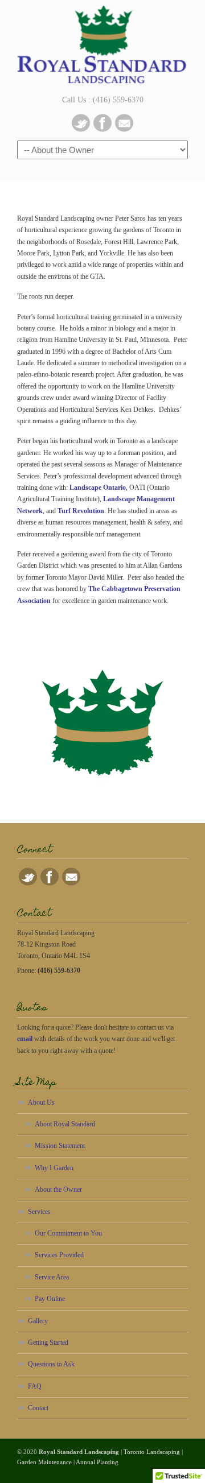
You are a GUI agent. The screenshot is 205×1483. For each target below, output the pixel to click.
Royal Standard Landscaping (102, 46)
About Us (41, 1102)
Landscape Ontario (97, 487)
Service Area (52, 1277)
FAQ (35, 1386)
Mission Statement (60, 1146)
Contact (38, 1408)
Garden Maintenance (44, 1462)
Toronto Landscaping (152, 1451)
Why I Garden (54, 1168)
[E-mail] (124, 130)
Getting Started (48, 1342)
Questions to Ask (51, 1364)
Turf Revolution (81, 511)
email (24, 1039)
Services (39, 1212)
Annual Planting (97, 1462)
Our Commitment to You (68, 1233)
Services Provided (59, 1255)
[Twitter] (81, 130)
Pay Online (50, 1299)
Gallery (38, 1321)
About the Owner (58, 1189)
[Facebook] (102, 130)
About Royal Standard (65, 1124)
